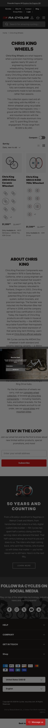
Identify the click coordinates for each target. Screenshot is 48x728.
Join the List (15, 369)
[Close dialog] (1, 350)
